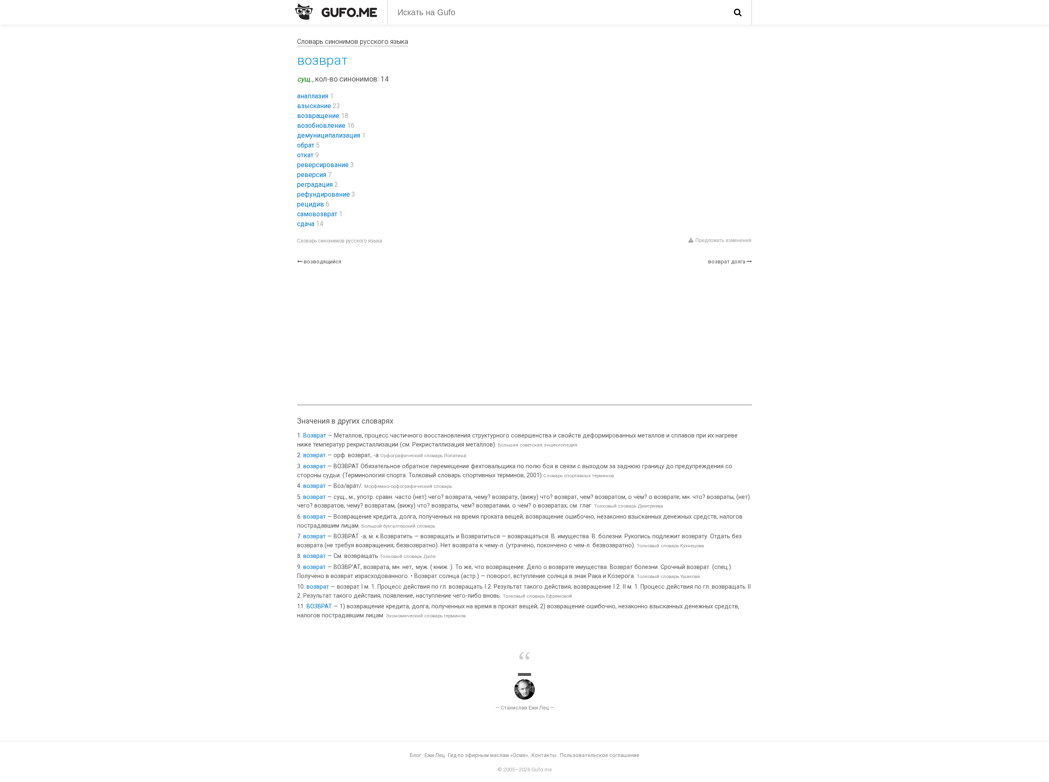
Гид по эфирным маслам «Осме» (488, 755)
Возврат (314, 435)
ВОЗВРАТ (319, 606)
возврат (314, 455)
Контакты (543, 755)
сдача (305, 224)
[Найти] (738, 12)
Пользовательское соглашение (599, 755)
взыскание (314, 106)
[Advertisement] (524, 335)
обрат (305, 145)
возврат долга (726, 261)
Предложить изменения (723, 240)
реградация (315, 184)
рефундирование (323, 194)
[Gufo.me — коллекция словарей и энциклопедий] (336, 11)
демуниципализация (328, 135)
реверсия (311, 175)
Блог (415, 755)
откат (305, 155)
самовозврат (317, 214)
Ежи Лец (435, 755)
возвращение (318, 116)
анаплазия (312, 96)
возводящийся (322, 261)
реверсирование (323, 165)
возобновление (321, 125)
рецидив (310, 204)
